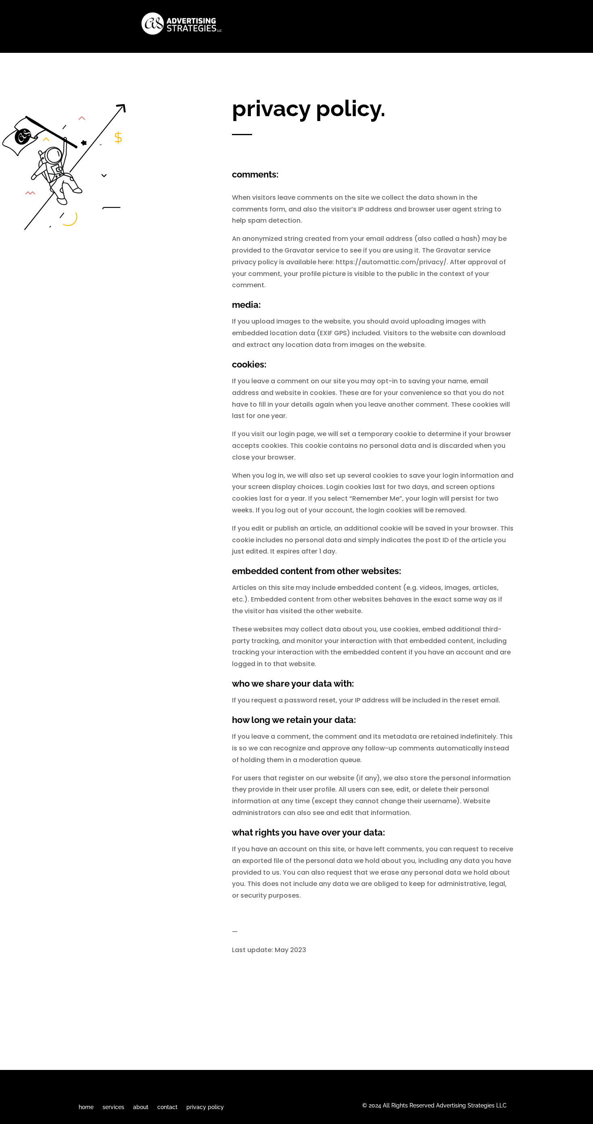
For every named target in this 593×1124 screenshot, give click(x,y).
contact (167, 1107)
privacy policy (205, 1107)
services (113, 1107)
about (140, 1107)
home (86, 1107)
